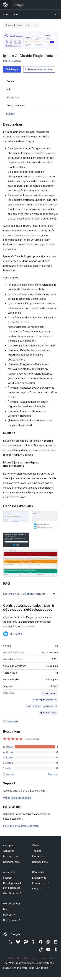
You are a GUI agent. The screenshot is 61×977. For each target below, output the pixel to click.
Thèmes (36, 850)
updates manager (48, 712)
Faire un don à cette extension (21, 825)
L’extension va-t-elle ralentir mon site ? (25, 593)
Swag (37, 888)
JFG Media (14, 60)
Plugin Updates (33, 706)
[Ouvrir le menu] (56, 4)
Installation (12, 97)
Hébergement (11, 856)
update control (50, 706)
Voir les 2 (53, 686)
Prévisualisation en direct (39, 69)
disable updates (49, 693)
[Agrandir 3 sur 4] (25, 536)
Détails (10, 81)
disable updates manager (45, 700)
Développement (15, 105)
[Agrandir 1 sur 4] (25, 515)
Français (15, 934)
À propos (8, 845)
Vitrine (35, 845)
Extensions (38, 856)
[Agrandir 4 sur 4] (53, 553)
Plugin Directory (11, 14)
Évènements (39, 877)
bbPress (9, 914)
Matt (7, 909)
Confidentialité (11, 861)
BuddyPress (11, 920)
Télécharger (12, 69)
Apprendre (9, 872)
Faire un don (41, 883)
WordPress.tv (12, 893)
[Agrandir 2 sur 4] (53, 515)
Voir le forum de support (17, 797)
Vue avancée (10, 721)
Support (10, 113)
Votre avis (9, 774)
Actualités (8, 850)
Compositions (40, 861)
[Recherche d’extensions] (36, 25)
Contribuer (38, 872)
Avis (8, 89)
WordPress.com (13, 903)
